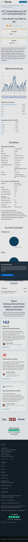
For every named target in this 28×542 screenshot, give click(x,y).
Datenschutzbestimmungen (21, 263)
